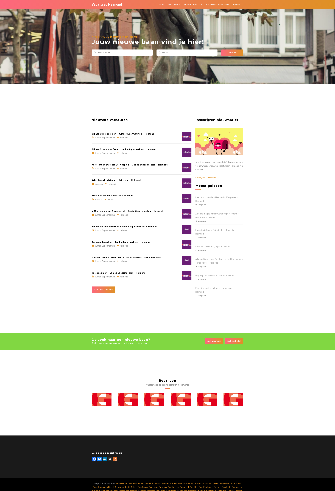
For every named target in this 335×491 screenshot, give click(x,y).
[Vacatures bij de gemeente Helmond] (101, 399)
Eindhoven (208, 487)
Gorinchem (237, 487)
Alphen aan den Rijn (161, 483)
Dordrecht (184, 487)
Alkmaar (133, 483)
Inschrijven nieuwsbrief (217, 4)
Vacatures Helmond (107, 4)
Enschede (226, 487)
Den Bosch (143, 487)
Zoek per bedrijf (234, 341)
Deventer (163, 487)
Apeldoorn (199, 483)
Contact (237, 4)
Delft (127, 487)
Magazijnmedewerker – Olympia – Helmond (215, 275)
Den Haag (153, 487)
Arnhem (208, 483)
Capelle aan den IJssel (103, 487)
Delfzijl (134, 487)
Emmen (217, 487)
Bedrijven (173, 4)
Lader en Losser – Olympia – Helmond (213, 246)
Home (161, 4)
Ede (200, 487)
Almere (148, 483)
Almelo (141, 483)
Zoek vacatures (214, 341)
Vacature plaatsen (193, 4)
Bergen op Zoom (227, 483)
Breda (238, 483)
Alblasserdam (121, 483)
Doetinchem (173, 487)
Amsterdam (188, 483)
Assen (216, 483)
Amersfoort (177, 483)
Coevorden (119, 487)
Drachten (194, 487)
